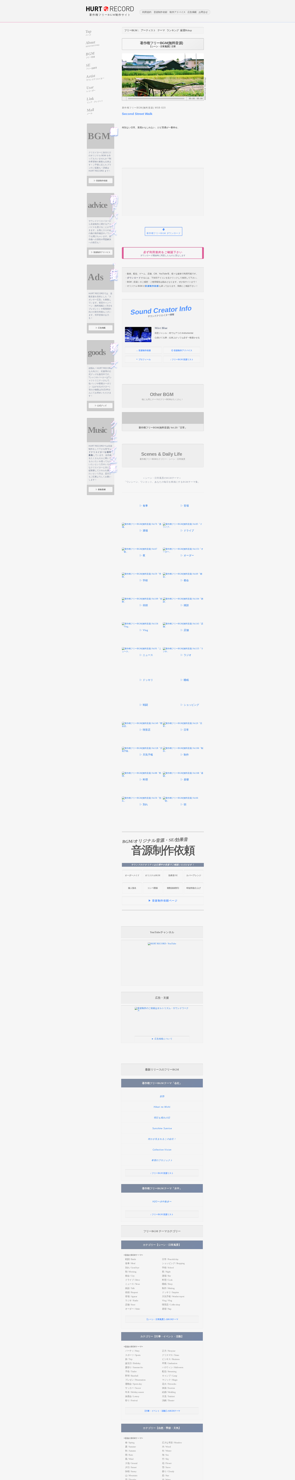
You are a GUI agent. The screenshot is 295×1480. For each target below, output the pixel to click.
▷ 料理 (143, 779)
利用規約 (146, 12)
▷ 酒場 (143, 530)
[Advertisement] (163, 192)
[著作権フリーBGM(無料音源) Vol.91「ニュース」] (142, 651)
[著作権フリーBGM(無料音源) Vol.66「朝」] (183, 801)
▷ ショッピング (189, 705)
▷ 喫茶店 (144, 729)
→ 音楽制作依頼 (143, 350)
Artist (95, 77)
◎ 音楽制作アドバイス (181, 350)
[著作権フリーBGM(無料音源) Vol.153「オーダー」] (183, 552)
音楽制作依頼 (160, 12)
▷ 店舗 (184, 630)
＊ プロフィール (143, 359)
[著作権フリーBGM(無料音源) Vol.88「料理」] (142, 776)
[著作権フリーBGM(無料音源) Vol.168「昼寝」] (183, 776)
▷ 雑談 (184, 605)
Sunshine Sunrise (162, 1128)
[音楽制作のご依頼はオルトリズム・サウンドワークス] (162, 1010)
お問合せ (203, 12)
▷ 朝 (183, 804)
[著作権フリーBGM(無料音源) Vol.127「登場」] (171, 513)
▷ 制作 (184, 754)
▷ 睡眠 (184, 680)
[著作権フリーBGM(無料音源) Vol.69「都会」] (183, 577)
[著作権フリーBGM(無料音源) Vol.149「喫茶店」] (142, 726)
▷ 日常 (184, 729)
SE (91, 66)
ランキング (173, 30)
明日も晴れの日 (162, 1117)
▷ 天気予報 (146, 754)
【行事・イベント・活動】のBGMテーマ (162, 1411)
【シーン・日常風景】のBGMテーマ (162, 1319)
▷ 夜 (142, 555)
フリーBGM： (131, 30)
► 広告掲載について (162, 1039)
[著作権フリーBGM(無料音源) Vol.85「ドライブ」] (183, 527)
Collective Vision (162, 1149)
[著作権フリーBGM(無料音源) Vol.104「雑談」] (183, 601)
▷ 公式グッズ (101, 406)
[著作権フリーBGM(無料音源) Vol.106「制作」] (183, 751)
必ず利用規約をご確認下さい (162, 254)
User (90, 88)
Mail (90, 111)
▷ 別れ (143, 804)
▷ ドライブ (187, 530)
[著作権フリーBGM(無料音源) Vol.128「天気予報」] (142, 751)
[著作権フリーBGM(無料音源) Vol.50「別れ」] (142, 801)
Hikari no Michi (162, 1107)
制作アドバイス (178, 12)
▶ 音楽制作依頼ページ (163, 900)
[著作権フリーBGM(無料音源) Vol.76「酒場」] (142, 527)
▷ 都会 (184, 580)
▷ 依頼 (143, 605)
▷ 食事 (143, 505)
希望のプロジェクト (162, 1160)
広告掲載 (192, 12)
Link (94, 100)
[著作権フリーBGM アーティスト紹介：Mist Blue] (138, 334)
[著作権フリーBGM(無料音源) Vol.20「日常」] (163, 417)
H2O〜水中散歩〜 (161, 1201)
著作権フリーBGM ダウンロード (163, 233)
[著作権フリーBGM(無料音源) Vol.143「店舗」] (183, 626)
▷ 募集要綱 (101, 489)
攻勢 (162, 1096)
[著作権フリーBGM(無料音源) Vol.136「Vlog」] (142, 626)
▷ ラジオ (185, 655)
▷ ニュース (146, 655)
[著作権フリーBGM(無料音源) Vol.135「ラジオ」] (183, 651)
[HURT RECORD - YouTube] (162, 943)
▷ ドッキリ (146, 680)
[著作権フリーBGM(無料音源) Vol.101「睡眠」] (183, 676)
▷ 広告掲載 (101, 328)
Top (88, 32)
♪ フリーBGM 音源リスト (181, 359)
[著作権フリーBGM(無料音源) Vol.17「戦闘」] (142, 701)
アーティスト (148, 30)
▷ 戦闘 (143, 705)
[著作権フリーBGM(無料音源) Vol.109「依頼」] (142, 601)
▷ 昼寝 (184, 779)
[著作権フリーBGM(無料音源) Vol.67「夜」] (142, 552)
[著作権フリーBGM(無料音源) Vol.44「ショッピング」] (171, 713)
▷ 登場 (184, 505)
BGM (90, 55)
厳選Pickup (186, 30)
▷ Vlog (143, 630)
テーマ (161, 30)
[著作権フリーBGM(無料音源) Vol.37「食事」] (130, 513)
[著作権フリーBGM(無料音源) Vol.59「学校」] (142, 577)
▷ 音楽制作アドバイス (100, 252)
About (92, 44)
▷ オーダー (187, 555)
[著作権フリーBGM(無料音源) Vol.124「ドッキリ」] (142, 676)
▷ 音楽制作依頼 (100, 181)
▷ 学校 (143, 580)
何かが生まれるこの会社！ (162, 1139)
